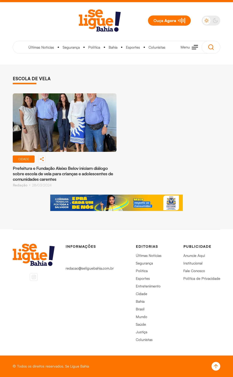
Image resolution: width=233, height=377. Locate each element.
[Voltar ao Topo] (216, 366)
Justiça (141, 332)
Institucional (193, 263)
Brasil (140, 309)
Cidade (141, 293)
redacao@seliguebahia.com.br (90, 268)
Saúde (141, 324)
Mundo (141, 316)
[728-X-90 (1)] (116, 203)
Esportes (133, 47)
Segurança (71, 47)
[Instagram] (33, 277)
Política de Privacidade (201, 278)
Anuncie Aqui (194, 255)
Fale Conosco (194, 271)
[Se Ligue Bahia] (100, 20)
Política (94, 47)
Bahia (113, 47)
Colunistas (157, 47)
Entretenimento (148, 286)
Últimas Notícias (41, 47)
